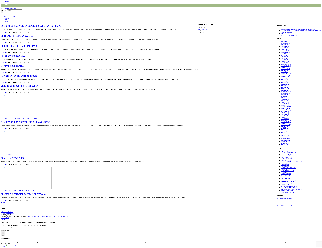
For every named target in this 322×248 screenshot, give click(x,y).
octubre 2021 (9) (285, 76)
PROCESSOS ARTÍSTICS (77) (289, 181)
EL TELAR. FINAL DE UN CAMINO (17, 36)
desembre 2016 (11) (286, 137)
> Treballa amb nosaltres (7, 213)
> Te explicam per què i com (284, 205)
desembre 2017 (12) (286, 120)
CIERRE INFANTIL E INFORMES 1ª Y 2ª (19, 46)
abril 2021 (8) (284, 81)
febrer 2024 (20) (285, 49)
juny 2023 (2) (284, 55)
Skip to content (5, 1)
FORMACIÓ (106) (286, 174)
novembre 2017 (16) (286, 122)
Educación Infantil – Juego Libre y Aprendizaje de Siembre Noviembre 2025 (301, 30)
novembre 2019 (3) (286, 93)
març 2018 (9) (284, 116)
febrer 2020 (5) (285, 88)
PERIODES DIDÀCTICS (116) (289, 180)
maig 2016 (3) (284, 144)
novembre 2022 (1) (286, 66)
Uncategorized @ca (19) (287, 192)
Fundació (3, 32)
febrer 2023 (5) (285, 61)
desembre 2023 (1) (286, 50)
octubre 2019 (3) (285, 94)
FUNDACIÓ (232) (286, 175)
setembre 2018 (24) (286, 110)
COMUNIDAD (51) (286, 159)
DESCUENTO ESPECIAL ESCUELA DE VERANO (19, 190)
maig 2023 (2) (284, 57)
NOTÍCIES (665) (285, 178)
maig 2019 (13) (285, 97)
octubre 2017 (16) (285, 123)
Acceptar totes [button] (4, 227)
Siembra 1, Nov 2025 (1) (287, 190)
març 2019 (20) (285, 100)
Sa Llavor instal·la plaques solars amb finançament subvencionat (298, 29)
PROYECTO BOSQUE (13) (288, 183)
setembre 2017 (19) (286, 125)
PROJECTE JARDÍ (286, 33)
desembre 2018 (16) (286, 105)
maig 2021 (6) (284, 79)
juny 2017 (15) (285, 128)
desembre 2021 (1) (286, 73)
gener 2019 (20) (285, 103)
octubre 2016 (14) (285, 140)
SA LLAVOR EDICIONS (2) (289, 187)
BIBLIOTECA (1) (286, 154)
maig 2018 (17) (285, 113)
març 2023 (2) (284, 60)
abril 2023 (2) (284, 58)
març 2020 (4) (284, 87)
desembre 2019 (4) (286, 91)
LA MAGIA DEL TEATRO (12, 66)
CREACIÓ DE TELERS (287, 32)
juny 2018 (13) (285, 111)
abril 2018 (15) (285, 114)
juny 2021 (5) (284, 78)
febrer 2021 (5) (285, 84)
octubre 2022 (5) (285, 67)
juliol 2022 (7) (284, 70)
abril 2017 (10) (285, 131)
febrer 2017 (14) (285, 134)
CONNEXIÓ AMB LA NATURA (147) (291, 162)
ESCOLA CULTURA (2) (287, 166)
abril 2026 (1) (284, 41)
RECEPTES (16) (285, 184)
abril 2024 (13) (285, 46)
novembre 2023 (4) (286, 52)
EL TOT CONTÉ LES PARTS (289, 35)
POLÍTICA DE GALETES (61, 216)
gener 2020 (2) (284, 90)
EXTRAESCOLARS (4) (287, 171)
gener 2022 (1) (284, 72)
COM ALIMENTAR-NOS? (11, 154)
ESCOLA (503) (285, 165)
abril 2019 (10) (285, 99)
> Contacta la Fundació (7, 212)
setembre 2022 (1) (285, 69)
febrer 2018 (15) (285, 117)
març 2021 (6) (284, 82)
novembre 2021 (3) (286, 75)
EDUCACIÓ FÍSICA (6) (287, 163)
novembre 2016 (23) (286, 138)
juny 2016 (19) (285, 143)
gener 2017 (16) (285, 135)
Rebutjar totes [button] (12, 227)
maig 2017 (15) (285, 129)
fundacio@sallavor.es (203, 29)
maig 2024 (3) (284, 44)
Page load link (4, 219)
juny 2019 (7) (284, 96)
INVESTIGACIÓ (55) (287, 177)
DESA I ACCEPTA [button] (6, 243)
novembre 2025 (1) (286, 43)
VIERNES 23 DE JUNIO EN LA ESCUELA (19, 86)
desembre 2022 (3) (286, 64)
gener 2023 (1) (284, 63)
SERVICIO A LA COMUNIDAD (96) (291, 189)
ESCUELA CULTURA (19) (288, 168)
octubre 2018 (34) (285, 108)
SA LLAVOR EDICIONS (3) (289, 186)
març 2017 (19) (285, 132)
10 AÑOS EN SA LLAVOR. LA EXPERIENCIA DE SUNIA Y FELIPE (31, 26)
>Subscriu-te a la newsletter (284, 198)
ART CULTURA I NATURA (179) (290, 152)
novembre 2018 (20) (286, 106)
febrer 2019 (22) (285, 102)
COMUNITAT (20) (286, 160)
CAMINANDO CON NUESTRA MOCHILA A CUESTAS (20, 118)
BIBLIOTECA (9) (286, 156)
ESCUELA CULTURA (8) (288, 169)
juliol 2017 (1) (284, 126)
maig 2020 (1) (284, 85)
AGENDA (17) (285, 151)
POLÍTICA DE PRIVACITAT (45, 216)
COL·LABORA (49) (286, 157)
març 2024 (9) (284, 47)
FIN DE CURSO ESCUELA (13, 56)
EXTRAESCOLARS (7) (287, 172)
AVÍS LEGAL (32, 216)
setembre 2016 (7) (285, 141)
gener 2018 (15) (285, 119)
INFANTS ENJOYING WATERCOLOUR (19, 76)
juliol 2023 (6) (284, 53)
